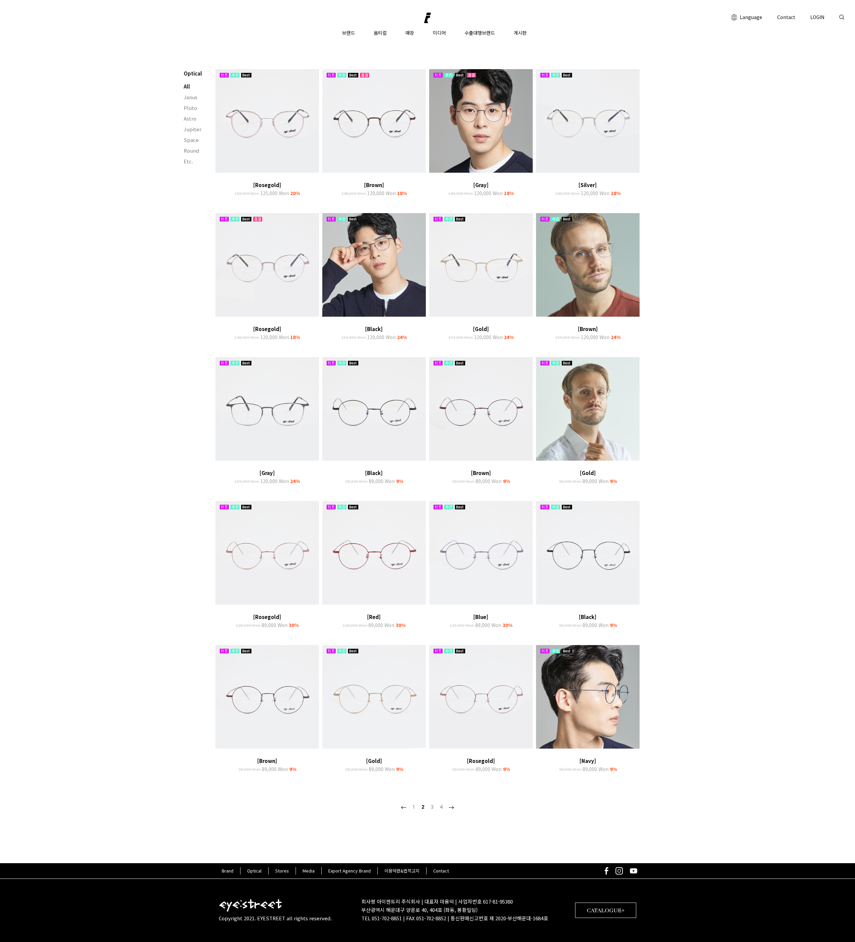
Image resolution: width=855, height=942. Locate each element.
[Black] (374, 328)
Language (750, 17)
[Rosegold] (267, 184)
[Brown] (374, 184)
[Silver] (587, 184)
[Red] (374, 616)
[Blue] (480, 616)
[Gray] (481, 184)
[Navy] (587, 760)
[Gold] (481, 328)
